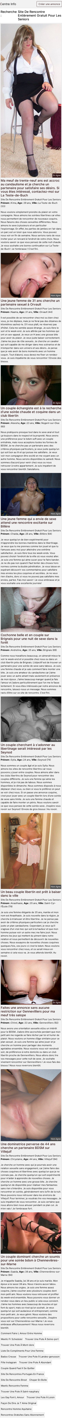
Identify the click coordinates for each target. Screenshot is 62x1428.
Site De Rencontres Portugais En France (22, 1374)
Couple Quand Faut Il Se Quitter (18, 1368)
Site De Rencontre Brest (14, 1379)
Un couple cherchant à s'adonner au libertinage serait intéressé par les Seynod (28, 748)
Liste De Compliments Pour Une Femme (22, 1350)
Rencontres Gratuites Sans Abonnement (22, 1414)
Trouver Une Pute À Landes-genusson (39, 1356)
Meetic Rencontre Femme (14, 1385)
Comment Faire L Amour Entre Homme (21, 1333)
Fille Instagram (9, 1362)
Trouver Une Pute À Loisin (41, 1397)
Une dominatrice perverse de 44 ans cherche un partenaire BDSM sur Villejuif (28, 1147)
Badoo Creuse (8, 1356)
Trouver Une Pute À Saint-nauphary (20, 1391)
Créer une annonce (49, 4)
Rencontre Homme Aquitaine (16, 1409)
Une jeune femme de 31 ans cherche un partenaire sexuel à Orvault (30, 302)
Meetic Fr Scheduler (12, 1339)
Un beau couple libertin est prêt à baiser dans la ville (31, 893)
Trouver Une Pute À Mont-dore (17, 1345)
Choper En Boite (38, 1379)
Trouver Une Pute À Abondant (35, 1362)
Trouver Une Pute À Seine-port (42, 1339)
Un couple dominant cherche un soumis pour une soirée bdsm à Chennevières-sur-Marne (30, 1260)
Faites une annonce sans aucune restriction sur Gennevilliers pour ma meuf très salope (28, 1011)
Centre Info (8, 4)
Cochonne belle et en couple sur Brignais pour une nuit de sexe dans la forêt (29, 638)
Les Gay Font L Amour (12, 1397)
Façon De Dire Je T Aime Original (18, 1403)
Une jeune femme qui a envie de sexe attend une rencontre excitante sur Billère (28, 522)
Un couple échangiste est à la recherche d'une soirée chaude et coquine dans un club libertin (31, 411)
